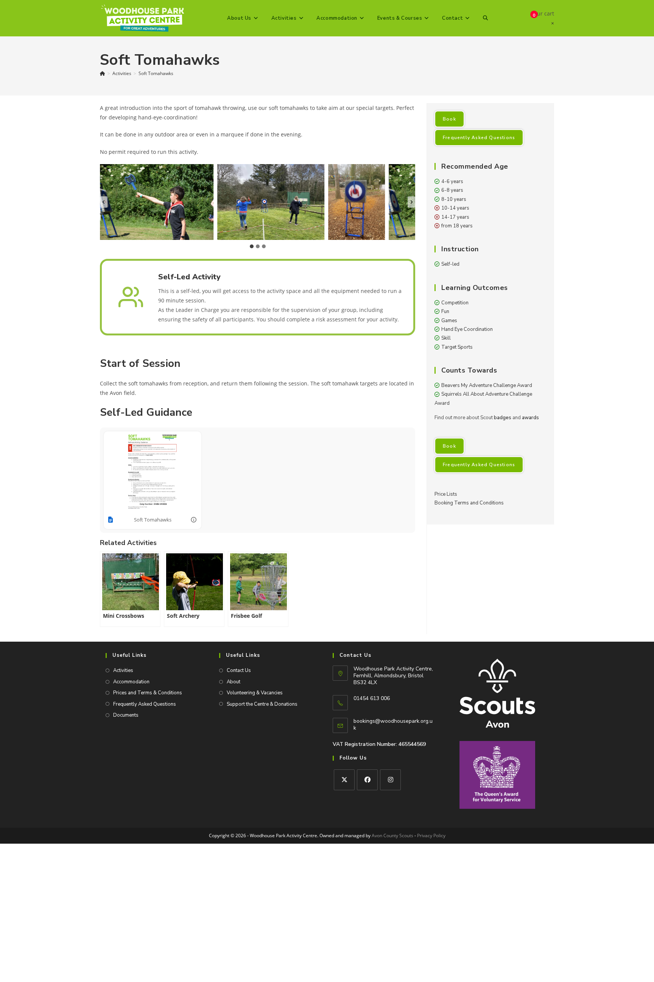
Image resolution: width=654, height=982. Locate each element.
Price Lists (445, 494)
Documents (126, 715)
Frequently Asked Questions (479, 138)
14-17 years (455, 217)
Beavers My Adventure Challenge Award (486, 385)
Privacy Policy (431, 835)
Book (449, 119)
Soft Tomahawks (156, 73)
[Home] (102, 73)
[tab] (252, 246)
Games (449, 320)
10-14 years (455, 208)
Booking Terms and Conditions (469, 503)
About (233, 681)
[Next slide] (411, 202)
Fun (445, 311)
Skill (446, 338)
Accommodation (131, 681)
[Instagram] (390, 779)
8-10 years (453, 199)
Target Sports (457, 347)
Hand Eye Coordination (467, 329)
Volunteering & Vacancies (255, 692)
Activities (123, 670)
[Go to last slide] (103, 202)
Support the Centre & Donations (262, 704)
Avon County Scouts (392, 835)
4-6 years (452, 181)
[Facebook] (367, 779)
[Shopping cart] (527, 18)
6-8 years (452, 190)
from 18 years (457, 225)
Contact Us (239, 670)
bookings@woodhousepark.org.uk (393, 724)
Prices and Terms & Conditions (147, 692)
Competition (455, 302)
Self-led (450, 264)
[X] (344, 779)
